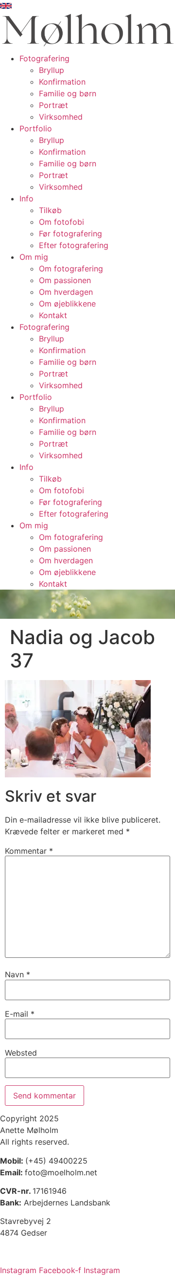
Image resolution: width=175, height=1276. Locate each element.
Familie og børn (67, 93)
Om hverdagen (66, 292)
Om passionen (65, 280)
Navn (17, 974)
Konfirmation (62, 82)
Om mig (33, 257)
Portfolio (35, 128)
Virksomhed (61, 117)
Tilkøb (50, 210)
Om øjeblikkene (67, 303)
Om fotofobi (61, 222)
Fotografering (44, 58)
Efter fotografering (73, 245)
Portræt (53, 105)
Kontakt (53, 315)
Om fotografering (71, 268)
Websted (21, 1053)
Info (26, 198)
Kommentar (29, 851)
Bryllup (51, 70)
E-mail (20, 1014)
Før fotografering (70, 233)
